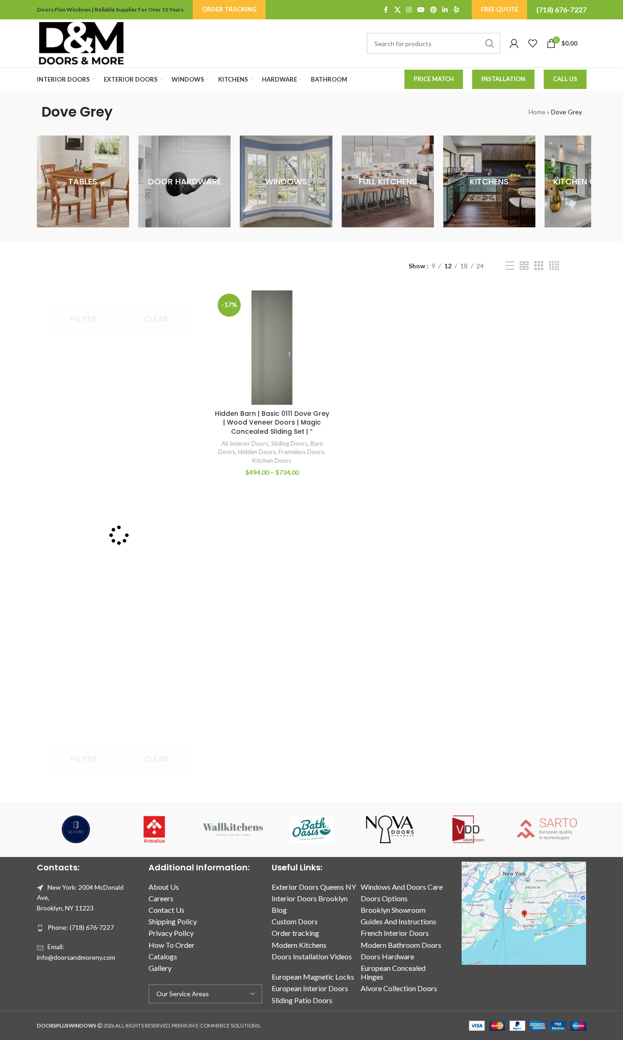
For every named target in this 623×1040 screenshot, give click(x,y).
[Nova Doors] (390, 829)
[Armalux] (154, 829)
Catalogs (162, 956)
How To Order (171, 944)
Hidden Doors (257, 451)
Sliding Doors (289, 443)
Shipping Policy (172, 921)
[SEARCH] (489, 43)
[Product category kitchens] (489, 182)
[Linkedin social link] (445, 10)
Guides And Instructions (398, 921)
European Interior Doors (310, 988)
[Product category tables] (83, 182)
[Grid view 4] (554, 266)
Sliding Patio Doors (302, 1000)
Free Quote (499, 9)
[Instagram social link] (409, 10)
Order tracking (295, 932)
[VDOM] (468, 829)
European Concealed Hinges (393, 972)
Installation (503, 79)
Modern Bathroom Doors (401, 944)
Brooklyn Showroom (393, 909)
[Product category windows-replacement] (286, 182)
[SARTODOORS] (547, 829)
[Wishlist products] (532, 43)
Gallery (160, 967)
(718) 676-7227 (561, 9)
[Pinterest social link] (433, 10)
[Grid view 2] (524, 266)
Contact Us (166, 909)
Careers (160, 898)
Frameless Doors (301, 451)
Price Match (434, 79)
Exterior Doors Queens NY (314, 886)
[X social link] (397, 10)
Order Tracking (229, 9)
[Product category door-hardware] (184, 182)
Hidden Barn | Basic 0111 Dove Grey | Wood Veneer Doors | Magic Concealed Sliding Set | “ (272, 422)
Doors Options (384, 898)
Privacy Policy (171, 932)
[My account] (514, 43)
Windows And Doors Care (402, 886)
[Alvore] (76, 829)
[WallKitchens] (233, 829)
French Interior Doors (395, 932)
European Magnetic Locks (313, 976)
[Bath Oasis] (311, 829)
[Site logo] (81, 43)
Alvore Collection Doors (399, 988)
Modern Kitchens (299, 944)
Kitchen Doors (271, 460)
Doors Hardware (387, 956)
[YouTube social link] (421, 10)
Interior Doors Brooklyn (310, 898)
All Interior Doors (244, 443)
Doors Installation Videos (312, 956)
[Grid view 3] (538, 266)
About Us (163, 886)
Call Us (565, 79)
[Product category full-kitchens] (388, 182)
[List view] (509, 266)
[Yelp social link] (457, 10)
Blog (279, 909)
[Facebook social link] (386, 10)
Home (537, 112)
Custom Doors (295, 921)
